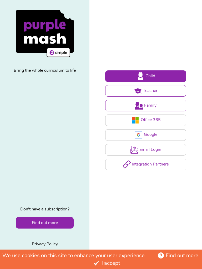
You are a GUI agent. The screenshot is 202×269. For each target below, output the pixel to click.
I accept (111, 263)
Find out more (182, 255)
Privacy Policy (45, 244)
